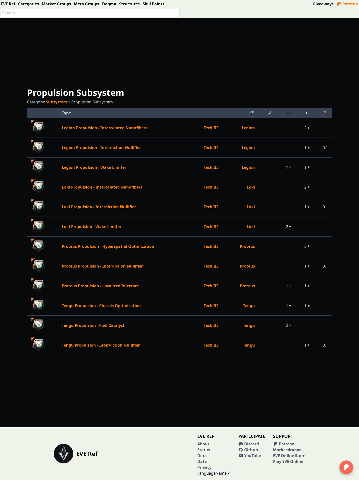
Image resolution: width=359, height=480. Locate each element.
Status (203, 449)
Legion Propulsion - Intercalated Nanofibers (104, 127)
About (203, 444)
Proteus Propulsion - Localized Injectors (100, 286)
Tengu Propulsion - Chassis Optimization (101, 305)
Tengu (249, 305)
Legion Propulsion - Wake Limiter (94, 167)
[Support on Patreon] (346, 467)
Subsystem (56, 102)
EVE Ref (8, 4)
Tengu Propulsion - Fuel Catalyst (93, 325)
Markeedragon (287, 449)
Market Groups (56, 4)
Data (202, 461)
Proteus (247, 246)
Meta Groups (86, 4)
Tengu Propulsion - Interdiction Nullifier (101, 345)
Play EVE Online (288, 461)
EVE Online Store (289, 455)
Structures (129, 4)
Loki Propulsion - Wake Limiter (91, 226)
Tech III (211, 127)
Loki (251, 187)
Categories (28, 4)
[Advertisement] (179, 52)
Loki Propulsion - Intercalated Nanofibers (102, 187)
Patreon (349, 4)
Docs (202, 455)
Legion (248, 127)
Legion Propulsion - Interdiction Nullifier (101, 147)
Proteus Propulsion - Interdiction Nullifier (102, 266)
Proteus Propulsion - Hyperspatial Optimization (108, 246)
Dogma (109, 4)
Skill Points (153, 4)
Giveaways (323, 4)
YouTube (252, 455)
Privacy (204, 467)
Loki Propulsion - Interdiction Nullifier (99, 207)
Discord (251, 444)
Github (250, 449)
